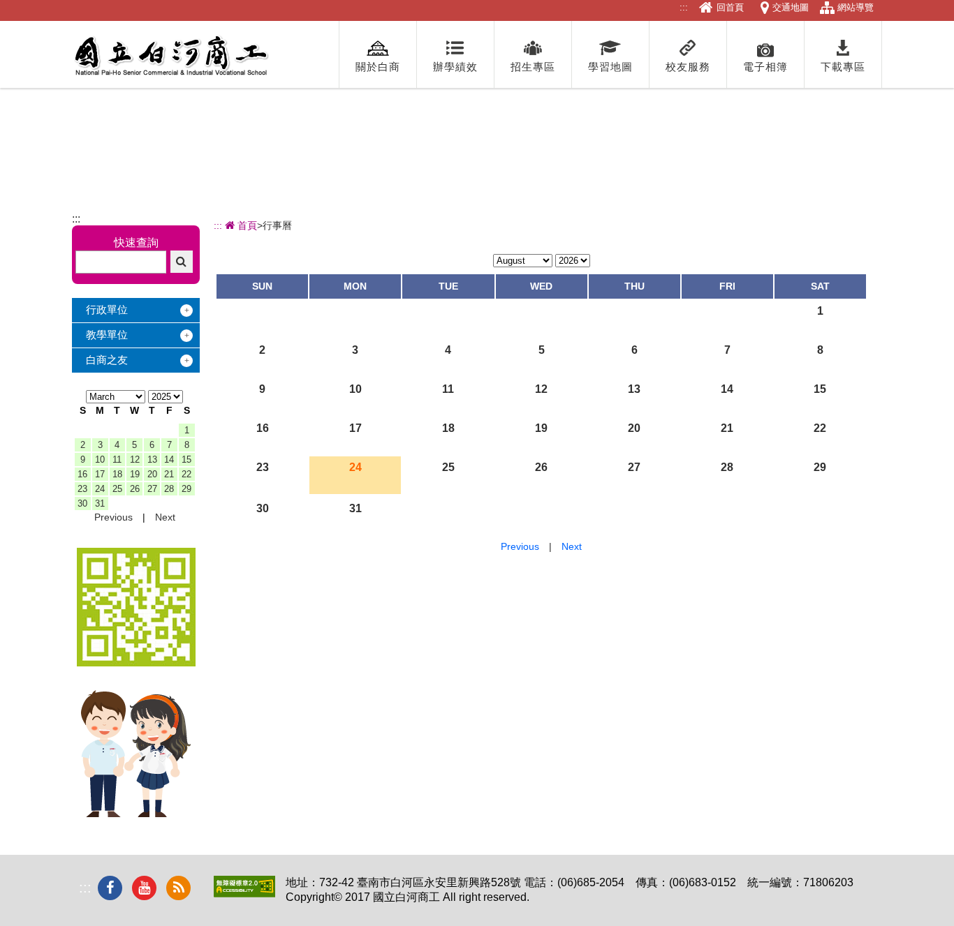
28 (169, 489)
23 (82, 489)
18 (117, 474)
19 (135, 474)
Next (165, 517)
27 (152, 489)
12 (135, 459)
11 (117, 459)
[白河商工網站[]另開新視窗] (136, 663)
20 (152, 474)
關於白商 (377, 67)
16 (82, 474)
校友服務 (688, 67)
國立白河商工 (171, 56)
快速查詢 (136, 242)
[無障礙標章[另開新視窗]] (244, 893)
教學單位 (107, 335)
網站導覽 (855, 7)
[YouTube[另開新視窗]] (144, 888)
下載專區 (843, 67)
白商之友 (107, 360)
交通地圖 (790, 7)
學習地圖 (610, 67)
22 (186, 474)
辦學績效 (455, 67)
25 (117, 489)
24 (100, 489)
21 (169, 474)
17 (100, 474)
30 (82, 503)
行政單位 (107, 309)
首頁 (246, 225)
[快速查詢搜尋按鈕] (181, 262)
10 (100, 459)
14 (169, 459)
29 (186, 489)
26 (135, 489)
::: (684, 7)
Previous (113, 517)
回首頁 (730, 7)
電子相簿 (765, 67)
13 (152, 459)
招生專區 (533, 67)
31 (100, 503)
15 (186, 459)
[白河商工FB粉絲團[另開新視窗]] (110, 888)
